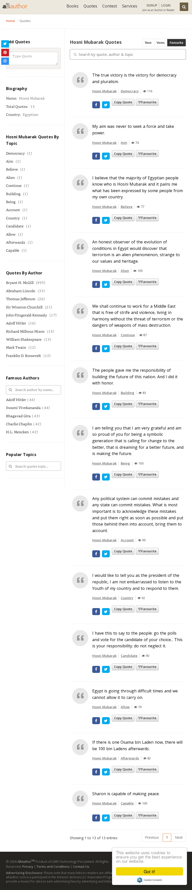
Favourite (176, 43)
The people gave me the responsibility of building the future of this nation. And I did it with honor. (135, 376)
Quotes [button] (90, 6)
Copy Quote (123, 102)
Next (179, 837)
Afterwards (15, 242)
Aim (9, 161)
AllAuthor (26, 861)
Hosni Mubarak (104, 91)
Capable (12, 250)
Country (13, 218)
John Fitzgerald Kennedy (26, 315)
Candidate (15, 226)
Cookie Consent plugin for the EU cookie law (149, 880)
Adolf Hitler (16, 323)
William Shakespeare (24, 339)
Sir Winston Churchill (24, 307)
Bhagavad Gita (18, 415)
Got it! (149, 871)
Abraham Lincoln (20, 290)
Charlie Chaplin (19, 423)
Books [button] (72, 6)
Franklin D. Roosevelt (23, 355)
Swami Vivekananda (23, 407)
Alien (10, 177)
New (148, 43)
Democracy (15, 153)
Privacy (27, 866)
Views (160, 43)
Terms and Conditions (53, 866)
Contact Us (81, 866)
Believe (12, 169)
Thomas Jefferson (20, 298)
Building (13, 193)
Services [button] (129, 6)
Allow (11, 234)
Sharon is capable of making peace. (126, 793)
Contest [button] (109, 6)
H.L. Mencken (17, 431)
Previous (152, 837)
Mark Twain (16, 347)
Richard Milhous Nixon (25, 331)
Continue (14, 185)
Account (13, 209)
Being (11, 201)
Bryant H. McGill (20, 282)
